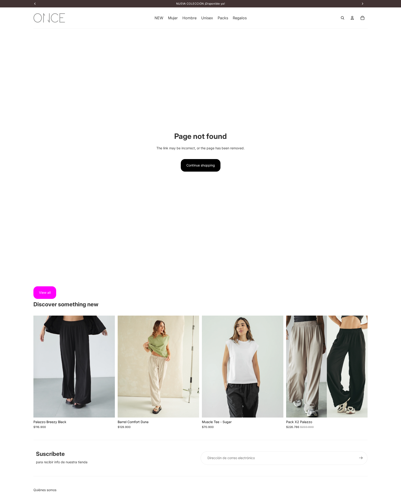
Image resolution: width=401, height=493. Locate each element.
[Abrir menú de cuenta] (352, 18)
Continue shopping (200, 165)
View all (45, 292)
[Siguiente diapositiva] (108, 366)
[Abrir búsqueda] (342, 18)
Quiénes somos (44, 490)
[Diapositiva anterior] (40, 366)
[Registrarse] (360, 458)
